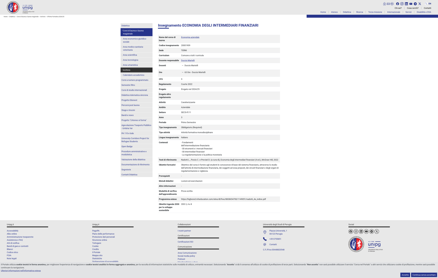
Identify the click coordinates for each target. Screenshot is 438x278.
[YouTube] (410, 3)
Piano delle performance (103, 234)
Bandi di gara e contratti (17, 246)
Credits (95, 249)
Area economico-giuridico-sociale (135, 40)
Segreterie (126, 169)
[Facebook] (397, 3)
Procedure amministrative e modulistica (134, 153)
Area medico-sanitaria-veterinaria (133, 48)
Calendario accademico (133, 75)
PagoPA (95, 231)
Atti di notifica (13, 243)
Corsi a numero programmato (134, 80)
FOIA (9, 255)
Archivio (126, 70)
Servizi (408, 12)
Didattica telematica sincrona (134, 95)
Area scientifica (130, 55)
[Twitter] (419, 3)
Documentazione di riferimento (135, 164)
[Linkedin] (406, 3)
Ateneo (334, 12)
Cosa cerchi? (413, 8)
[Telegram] (415, 3)
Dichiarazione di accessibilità (105, 261)
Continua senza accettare (424, 275)
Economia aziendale (190, 37)
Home (323, 12)
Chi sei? (398, 8)
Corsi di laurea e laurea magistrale (133, 32)
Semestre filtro (128, 85)
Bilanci (10, 249)
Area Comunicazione (187, 253)
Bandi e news (127, 115)
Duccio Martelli (188, 60)
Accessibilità (12, 231)
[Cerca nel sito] (426, 3)
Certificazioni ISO (185, 242)
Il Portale (96, 252)
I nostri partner (184, 231)
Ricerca (359, 12)
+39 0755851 (275, 239)
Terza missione (375, 12)
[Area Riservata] (384, 3)
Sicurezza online (99, 240)
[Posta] (388, 3)
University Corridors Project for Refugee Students (135, 140)
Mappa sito (97, 255)
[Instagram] (401, 3)
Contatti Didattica (129, 174)
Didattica (347, 12)
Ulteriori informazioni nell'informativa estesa (21, 270)
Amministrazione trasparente (20, 237)
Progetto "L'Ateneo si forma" (134, 120)
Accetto (405, 275)
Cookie (95, 246)
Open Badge (127, 146)
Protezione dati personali (103, 237)
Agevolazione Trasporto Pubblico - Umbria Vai (136, 126)
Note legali (12, 258)
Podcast (181, 259)
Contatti (427, 8)
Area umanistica (130, 65)
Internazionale (393, 12)
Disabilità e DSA (424, 12)
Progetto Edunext (129, 100)
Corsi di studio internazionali (134, 90)
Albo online (12, 234)
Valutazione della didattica (133, 159)
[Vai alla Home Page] (20, 7)
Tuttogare (96, 243)
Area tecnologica (130, 60)
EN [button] (430, 3)
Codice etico (12, 252)
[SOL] (392, 3)
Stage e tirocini (128, 110)
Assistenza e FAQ (15, 240)
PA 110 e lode (127, 133)
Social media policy (186, 256)
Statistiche (97, 258)
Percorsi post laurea (130, 105)
